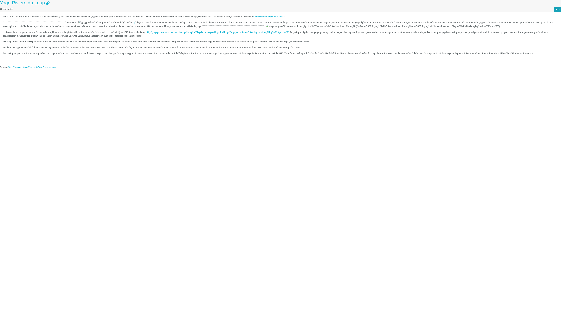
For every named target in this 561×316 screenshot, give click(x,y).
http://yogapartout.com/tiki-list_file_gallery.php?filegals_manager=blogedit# (185, 32)
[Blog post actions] (557, 9)
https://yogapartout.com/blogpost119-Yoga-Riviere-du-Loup (32, 67)
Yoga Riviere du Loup (22, 2)
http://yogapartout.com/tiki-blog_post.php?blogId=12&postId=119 (256, 32)
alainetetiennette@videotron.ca (269, 16)
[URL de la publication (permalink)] (48, 3)
